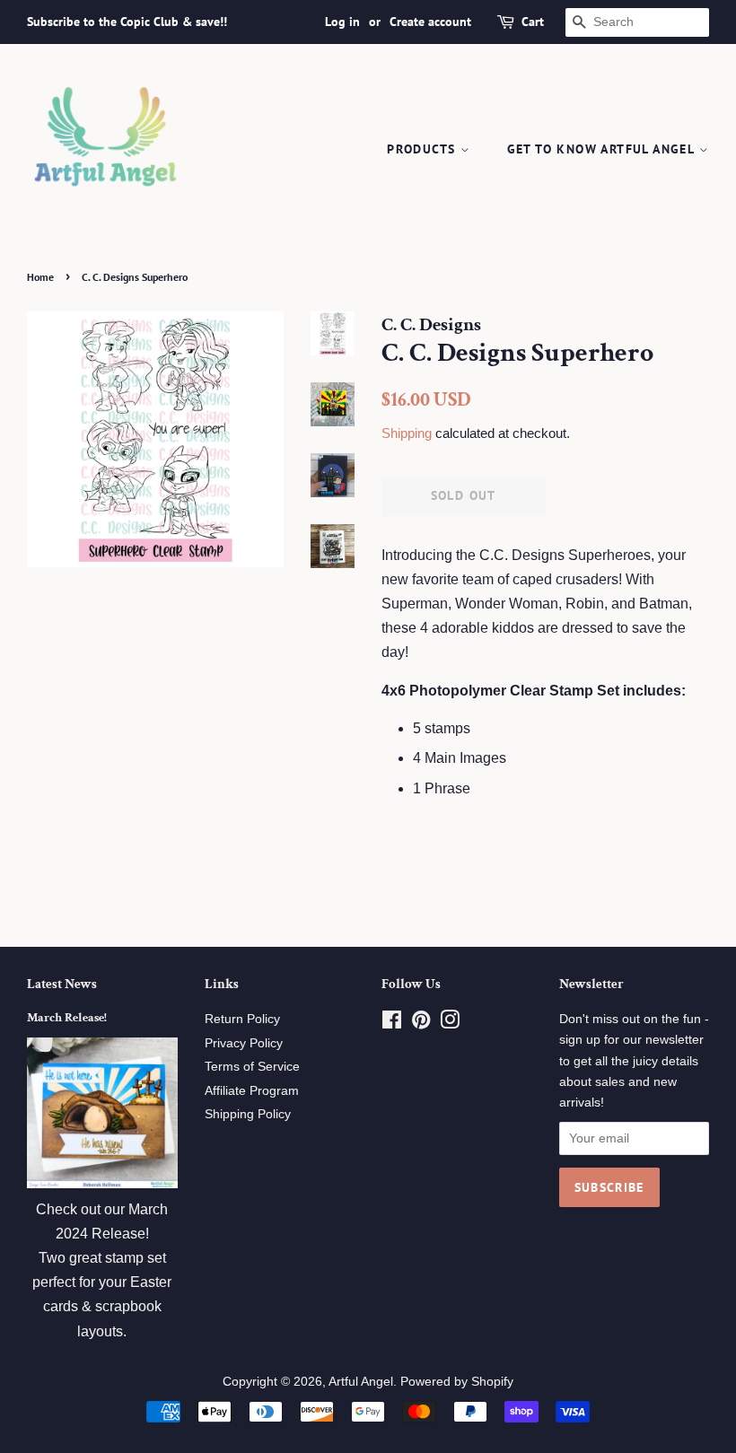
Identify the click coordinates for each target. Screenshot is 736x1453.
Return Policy (242, 1019)
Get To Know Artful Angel (603, 149)
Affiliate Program (252, 1091)
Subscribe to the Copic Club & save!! (127, 21)
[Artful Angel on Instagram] (450, 1023)
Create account (430, 21)
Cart (532, 21)
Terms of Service (252, 1066)
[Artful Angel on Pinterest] (421, 1023)
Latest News (62, 984)
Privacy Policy (244, 1043)
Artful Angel (361, 1381)
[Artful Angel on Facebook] (391, 1023)
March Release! (67, 1018)
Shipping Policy (248, 1114)
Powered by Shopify (456, 1381)
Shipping (406, 433)
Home (40, 277)
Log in (342, 21)
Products (423, 149)
